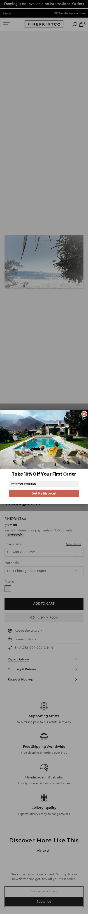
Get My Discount (44, 493)
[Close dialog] (84, 413)
